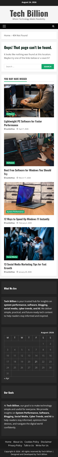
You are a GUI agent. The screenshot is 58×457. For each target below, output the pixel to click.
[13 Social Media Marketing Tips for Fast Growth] (29, 243)
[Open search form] (53, 26)
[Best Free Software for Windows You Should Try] (29, 149)
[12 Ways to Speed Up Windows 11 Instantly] (29, 198)
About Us (18, 441)
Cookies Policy (32, 441)
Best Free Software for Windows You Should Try (27, 172)
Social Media (12, 257)
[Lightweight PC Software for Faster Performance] (29, 100)
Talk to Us (29, 445)
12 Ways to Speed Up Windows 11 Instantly (26, 219)
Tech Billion (29, 13)
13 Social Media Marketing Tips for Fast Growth (25, 266)
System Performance (15, 212)
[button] (4, 26)
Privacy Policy (15, 445)
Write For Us (42, 445)
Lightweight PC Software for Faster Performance (23, 123)
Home (8, 441)
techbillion (10, 129)
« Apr (6, 378)
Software (10, 114)
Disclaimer (46, 441)
